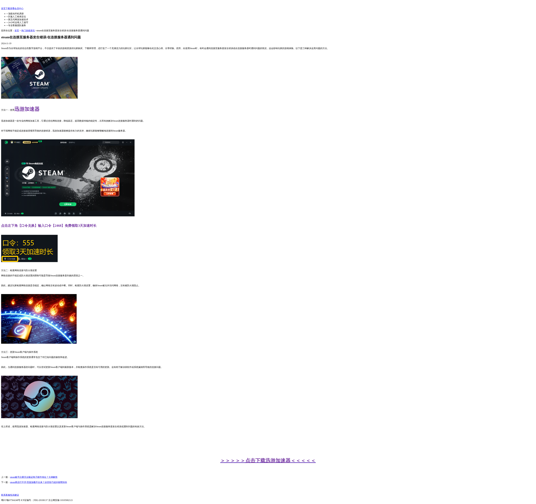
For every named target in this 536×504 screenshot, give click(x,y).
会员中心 (19, 8)
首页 (3, 8)
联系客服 (5, 495)
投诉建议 (14, 495)
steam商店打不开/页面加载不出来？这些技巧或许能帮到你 (38, 482)
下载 (8, 8)
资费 (12, 8)
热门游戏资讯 (28, 30)
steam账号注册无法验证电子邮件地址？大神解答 (34, 477)
